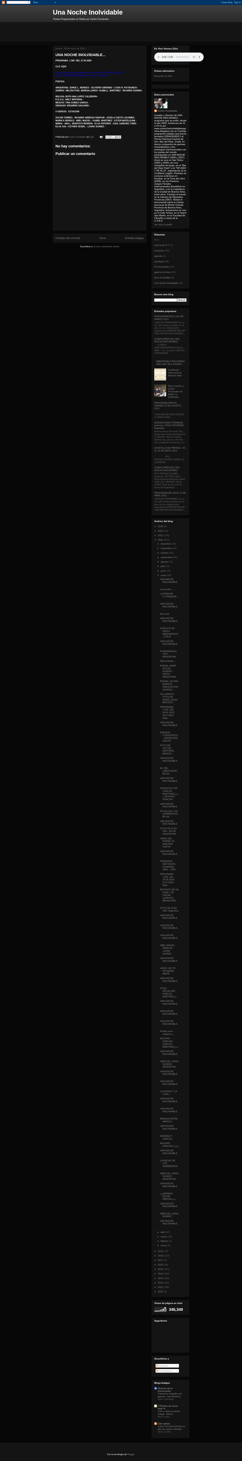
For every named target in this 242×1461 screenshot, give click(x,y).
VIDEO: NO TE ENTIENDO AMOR (167, 971)
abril (163, 1232)
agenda (158, 256)
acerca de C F (161, 245)
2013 (161, 1278)
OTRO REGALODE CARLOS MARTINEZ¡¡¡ (168, 992)
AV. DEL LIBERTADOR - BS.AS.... (169, 771)
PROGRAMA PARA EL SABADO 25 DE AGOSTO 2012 (167, 406)
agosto (164, 561)
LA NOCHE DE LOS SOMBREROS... (169, 1164)
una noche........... (169, 589)
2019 (161, 1251)
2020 (161, 539)
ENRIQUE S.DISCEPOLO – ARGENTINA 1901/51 (169, 736)
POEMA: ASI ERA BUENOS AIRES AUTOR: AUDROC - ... (169, 685)
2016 (161, 1264)
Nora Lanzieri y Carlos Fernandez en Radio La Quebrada (176, 391)
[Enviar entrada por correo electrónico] (101, 137)
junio (163, 570)
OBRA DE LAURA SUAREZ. (169, 1215)
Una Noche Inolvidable (88, 12)
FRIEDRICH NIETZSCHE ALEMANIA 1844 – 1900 (168, 865)
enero (164, 1245)
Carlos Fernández (167, 110)
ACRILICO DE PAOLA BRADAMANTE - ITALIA (169, 632)
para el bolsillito (162, 277)
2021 (161, 535)
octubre (165, 553)
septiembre (167, 557)
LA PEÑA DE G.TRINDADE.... (169, 596)
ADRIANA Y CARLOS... (167, 1137)
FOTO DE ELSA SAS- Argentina (169, 909)
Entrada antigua (134, 238)
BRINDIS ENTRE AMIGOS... (169, 1120)
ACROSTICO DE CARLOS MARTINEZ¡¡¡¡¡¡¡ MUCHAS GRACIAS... (169, 794)
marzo (164, 1236)
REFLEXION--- (167, 661)
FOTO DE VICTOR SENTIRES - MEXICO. (167, 749)
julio (163, 566)
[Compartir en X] (113, 137)
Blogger (130, 1454)
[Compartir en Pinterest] (119, 137)
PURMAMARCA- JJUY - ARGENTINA (168, 654)
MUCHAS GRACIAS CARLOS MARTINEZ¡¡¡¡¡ (169, 1042)
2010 (161, 1291)
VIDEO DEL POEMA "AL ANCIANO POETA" (167, 842)
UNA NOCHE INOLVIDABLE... (169, 582)
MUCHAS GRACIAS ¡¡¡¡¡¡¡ (169, 1144)
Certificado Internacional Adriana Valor (175, 373)
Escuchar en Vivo (163, 76)
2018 (161, 1255)
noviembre (166, 548)
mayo (164, 575)
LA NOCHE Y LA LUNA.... (168, 1092)
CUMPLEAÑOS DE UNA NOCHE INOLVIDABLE (166, 340)
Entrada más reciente (67, 238)
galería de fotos (162, 272)
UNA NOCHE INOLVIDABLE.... (169, 781)
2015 (161, 1269)
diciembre (166, 543)
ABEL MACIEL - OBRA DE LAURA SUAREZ (168, 949)
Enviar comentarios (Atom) (106, 246)
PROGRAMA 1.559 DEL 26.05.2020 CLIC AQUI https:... (167, 712)
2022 (161, 531)
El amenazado (161, 266)
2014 (161, 1273)
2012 (161, 1282)
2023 (161, 526)
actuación (159, 250)
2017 (161, 1260)
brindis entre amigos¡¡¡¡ (166, 1032)
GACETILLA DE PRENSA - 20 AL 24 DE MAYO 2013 (169, 449)
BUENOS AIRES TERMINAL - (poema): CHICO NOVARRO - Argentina (169, 425)
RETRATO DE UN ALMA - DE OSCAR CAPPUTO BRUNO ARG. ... (169, 896)
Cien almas (164, 1423)
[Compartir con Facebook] (116, 137)
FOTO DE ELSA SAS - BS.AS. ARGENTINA (168, 831)
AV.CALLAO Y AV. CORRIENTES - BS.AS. (169, 814)
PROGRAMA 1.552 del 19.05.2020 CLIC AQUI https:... (167, 879)
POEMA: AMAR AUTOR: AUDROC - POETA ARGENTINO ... (169, 671)
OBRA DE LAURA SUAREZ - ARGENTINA (169, 1176)
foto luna (164, 613)
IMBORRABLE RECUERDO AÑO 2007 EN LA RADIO (170, 362)
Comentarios (165, 1371)
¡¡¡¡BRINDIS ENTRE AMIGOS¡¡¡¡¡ (168, 1196)
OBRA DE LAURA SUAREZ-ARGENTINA (169, 1064)
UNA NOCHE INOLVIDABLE (168, 805)
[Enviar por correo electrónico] (107, 137)
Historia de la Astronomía (165, 1389)
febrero (165, 1241)
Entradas (163, 1365)
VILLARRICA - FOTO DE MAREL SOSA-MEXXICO (169, 698)
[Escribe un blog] (110, 137)
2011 (160, 1287)
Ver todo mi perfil (163, 224)
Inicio (103, 238)
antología (159, 261)
